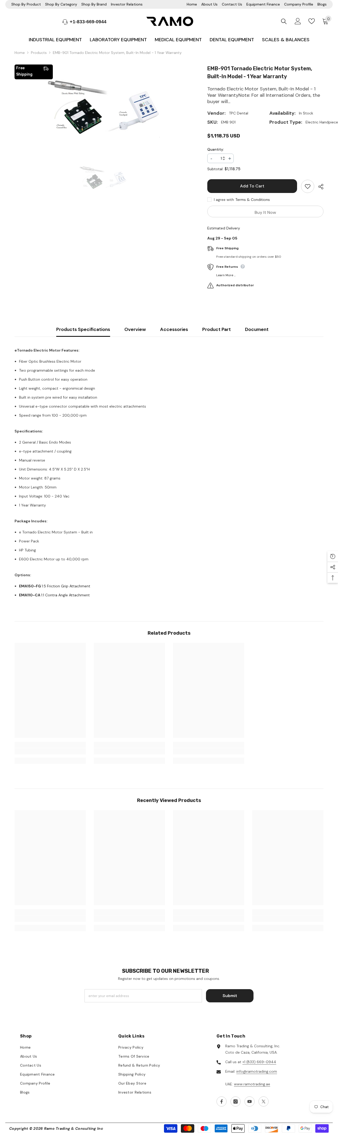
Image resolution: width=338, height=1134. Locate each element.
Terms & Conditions (252, 199)
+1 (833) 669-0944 (259, 1061)
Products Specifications (83, 329)
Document (257, 329)
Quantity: (215, 149)
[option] (103, 108)
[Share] (318, 186)
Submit (230, 995)
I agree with (224, 199)
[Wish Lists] (311, 21)
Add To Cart (253, 186)
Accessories (174, 329)
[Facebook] (222, 1101)
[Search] (283, 21)
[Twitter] (264, 1101)
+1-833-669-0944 (88, 21)
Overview (135, 329)
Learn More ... (226, 275)
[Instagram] (236, 1101)
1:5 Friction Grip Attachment (54, 586)
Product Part (216, 329)
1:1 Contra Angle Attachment (54, 595)
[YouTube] (250, 1101)
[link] (50, 751)
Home (20, 52)
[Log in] (298, 21)
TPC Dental (238, 113)
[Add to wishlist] (307, 186)
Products (39, 52)
